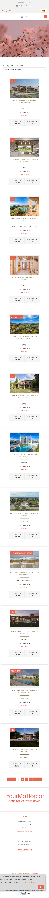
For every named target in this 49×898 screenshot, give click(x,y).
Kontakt (13, 874)
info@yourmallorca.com (25, 6)
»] (39, 779)
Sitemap (19, 874)
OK (40, 887)
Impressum (26, 874)
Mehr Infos (29, 882)
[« (10, 779)
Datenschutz (34, 874)
